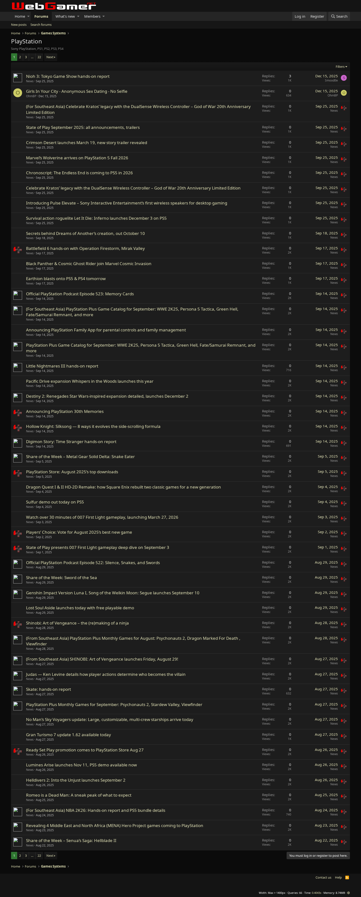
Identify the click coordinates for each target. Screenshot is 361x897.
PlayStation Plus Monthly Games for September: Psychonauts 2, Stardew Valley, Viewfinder (114, 704)
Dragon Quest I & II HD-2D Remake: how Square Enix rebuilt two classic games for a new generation (123, 487)
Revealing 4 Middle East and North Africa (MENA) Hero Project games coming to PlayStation (114, 825)
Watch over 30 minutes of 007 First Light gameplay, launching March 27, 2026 (102, 517)
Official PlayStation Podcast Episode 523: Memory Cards (80, 294)
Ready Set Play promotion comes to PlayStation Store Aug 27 (85, 750)
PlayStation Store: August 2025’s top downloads (72, 472)
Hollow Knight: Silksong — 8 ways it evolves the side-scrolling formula (93, 426)
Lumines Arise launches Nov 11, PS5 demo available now (81, 765)
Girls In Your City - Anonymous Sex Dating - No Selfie (76, 91)
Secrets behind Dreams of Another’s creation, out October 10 (85, 233)
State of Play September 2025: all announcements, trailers (83, 127)
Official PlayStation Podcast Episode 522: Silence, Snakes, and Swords (93, 562)
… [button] (32, 57)
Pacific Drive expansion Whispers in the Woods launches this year (89, 381)
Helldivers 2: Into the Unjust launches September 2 (75, 780)
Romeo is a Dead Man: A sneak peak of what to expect (78, 795)
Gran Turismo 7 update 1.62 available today (68, 734)
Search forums (41, 24)
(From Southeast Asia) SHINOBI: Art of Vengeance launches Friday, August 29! (102, 659)
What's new (65, 16)
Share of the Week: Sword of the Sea (61, 577)
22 (39, 57)
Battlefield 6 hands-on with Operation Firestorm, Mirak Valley (85, 248)
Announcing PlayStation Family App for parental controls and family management (106, 330)
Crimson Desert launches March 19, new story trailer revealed (86, 142)
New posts (19, 24)
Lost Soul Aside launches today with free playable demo (80, 608)
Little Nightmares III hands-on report (62, 366)
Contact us (323, 877)
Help (338, 877)
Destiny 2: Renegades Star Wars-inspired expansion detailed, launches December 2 (107, 396)
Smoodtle (331, 80)
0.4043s (316, 893)
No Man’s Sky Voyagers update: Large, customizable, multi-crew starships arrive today (109, 719)
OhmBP (31, 96)
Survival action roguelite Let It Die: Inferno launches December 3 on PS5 (96, 218)
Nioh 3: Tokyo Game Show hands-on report (68, 76)
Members (92, 16)
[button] (28, 16)
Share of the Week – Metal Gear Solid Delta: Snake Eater (80, 456)
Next (50, 57)
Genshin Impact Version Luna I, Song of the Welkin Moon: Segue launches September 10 (112, 593)
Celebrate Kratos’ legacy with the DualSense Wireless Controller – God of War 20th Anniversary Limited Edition (133, 188)
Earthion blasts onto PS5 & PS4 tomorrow (66, 278)
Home (20, 16)
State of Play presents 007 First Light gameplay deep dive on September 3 (97, 547)
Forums (41, 16)
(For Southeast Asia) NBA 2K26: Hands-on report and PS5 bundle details (95, 810)
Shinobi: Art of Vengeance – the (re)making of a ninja (77, 623)
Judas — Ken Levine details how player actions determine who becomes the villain (106, 674)
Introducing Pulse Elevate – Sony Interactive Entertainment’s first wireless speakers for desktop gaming (126, 203)
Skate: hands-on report (48, 689)
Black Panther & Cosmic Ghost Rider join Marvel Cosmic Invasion (89, 263)
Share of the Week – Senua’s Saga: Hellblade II (71, 840)
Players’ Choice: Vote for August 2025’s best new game (79, 532)
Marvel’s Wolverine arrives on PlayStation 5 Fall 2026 (77, 158)
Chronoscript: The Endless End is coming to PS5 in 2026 (79, 173)
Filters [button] (340, 66)
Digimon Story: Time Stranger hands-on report (71, 441)
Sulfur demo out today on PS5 (55, 502)
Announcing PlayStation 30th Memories (65, 411)
